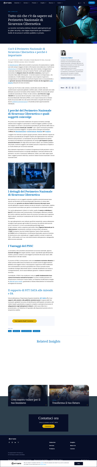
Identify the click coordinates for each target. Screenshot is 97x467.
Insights (72, 442)
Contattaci (48, 426)
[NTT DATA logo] (6, 3)
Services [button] (26, 3)
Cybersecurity (16, 331)
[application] (48, 463)
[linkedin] (73, 88)
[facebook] (69, 88)
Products (52, 448)
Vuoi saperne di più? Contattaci (24, 321)
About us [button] (51, 3)
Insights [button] (43, 3)
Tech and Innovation (26, 331)
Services (51, 445)
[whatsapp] (79, 88)
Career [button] (59, 3)
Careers (72, 448)
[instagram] (12, 442)
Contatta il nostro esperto (68, 78)
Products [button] (34, 3)
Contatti (91, 2)
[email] (66, 88)
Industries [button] (16, 3)
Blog (10, 331)
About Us (73, 445)
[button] (84, 3)
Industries (52, 442)
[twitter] (76, 88)
